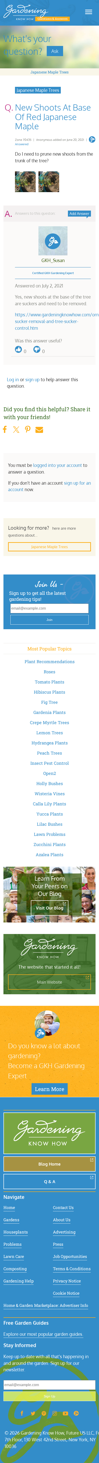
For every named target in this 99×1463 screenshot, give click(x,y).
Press (58, 1244)
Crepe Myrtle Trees (49, 722)
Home (9, 1207)
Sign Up (49, 1396)
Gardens (11, 1219)
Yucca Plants (49, 814)
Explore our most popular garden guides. (43, 1334)
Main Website (49, 982)
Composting (15, 1268)
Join (49, 620)
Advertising (64, 1232)
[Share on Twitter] (16, 429)
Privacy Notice (67, 1281)
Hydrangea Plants (50, 743)
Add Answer (79, 213)
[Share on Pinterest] (27, 429)
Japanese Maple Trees (49, 72)
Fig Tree (49, 702)
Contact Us (63, 1207)
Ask (54, 51)
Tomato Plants (49, 682)
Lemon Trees (49, 732)
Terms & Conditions (72, 1268)
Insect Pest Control (49, 763)
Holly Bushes (49, 783)
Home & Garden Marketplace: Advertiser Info (45, 1305)
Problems (12, 1244)
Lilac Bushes (49, 824)
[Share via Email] (39, 429)
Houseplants (15, 1232)
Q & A (49, 1181)
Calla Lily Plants (49, 804)
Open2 (49, 773)
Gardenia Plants (49, 712)
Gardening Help (18, 1281)
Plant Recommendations (50, 661)
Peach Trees (49, 753)
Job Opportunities (70, 1256)
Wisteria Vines (50, 793)
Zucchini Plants (50, 844)
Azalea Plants (49, 854)
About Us (61, 1219)
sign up (32, 379)
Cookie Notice (66, 1293)
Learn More (49, 1088)
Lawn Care (13, 1256)
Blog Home (49, 1164)
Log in (13, 379)
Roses (49, 671)
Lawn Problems (49, 834)
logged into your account (57, 465)
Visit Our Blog (49, 907)
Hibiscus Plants (49, 692)
